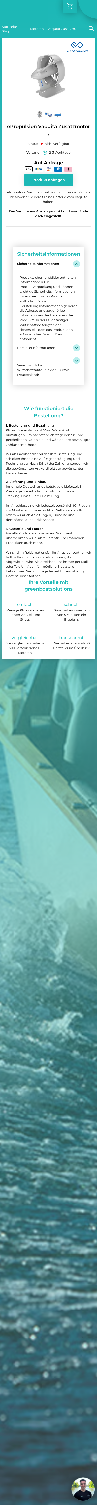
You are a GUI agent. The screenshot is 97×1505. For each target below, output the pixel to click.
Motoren (37, 29)
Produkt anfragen (48, 180)
